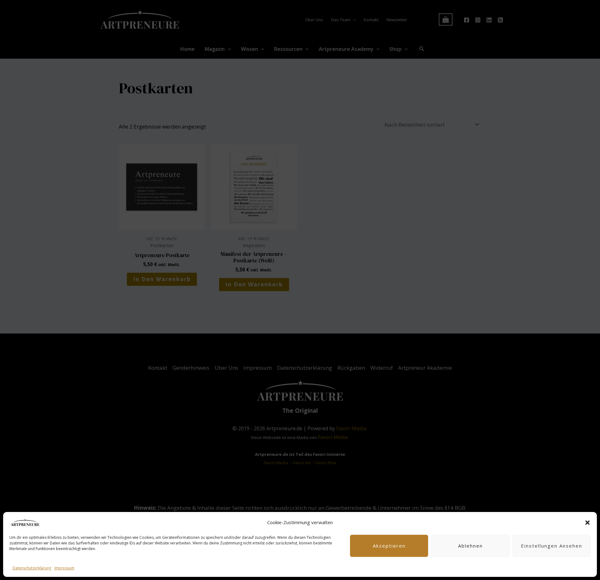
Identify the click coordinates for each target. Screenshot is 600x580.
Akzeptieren (389, 546)
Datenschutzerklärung (31, 568)
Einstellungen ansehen (551, 546)
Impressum (64, 568)
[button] (587, 522)
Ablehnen (470, 546)
